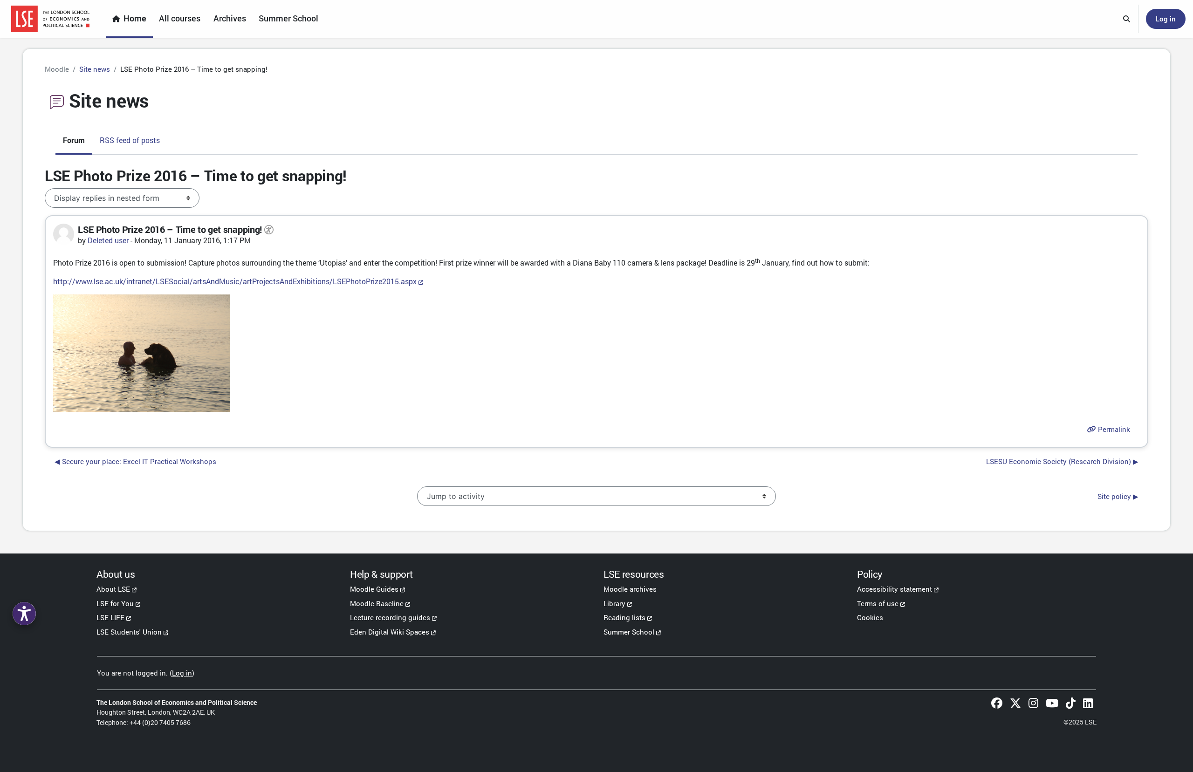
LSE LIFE (110, 617)
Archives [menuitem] (229, 18)
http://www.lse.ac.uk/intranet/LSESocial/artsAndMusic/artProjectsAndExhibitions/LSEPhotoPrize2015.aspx (235, 281)
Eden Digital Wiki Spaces (389, 631)
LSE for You (115, 603)
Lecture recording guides (390, 617)
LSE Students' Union (129, 631)
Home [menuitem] (134, 18)
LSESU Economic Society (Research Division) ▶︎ (1062, 461)
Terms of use (877, 603)
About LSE (113, 589)
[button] (1127, 19)
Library (614, 603)
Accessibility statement (894, 589)
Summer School (628, 631)
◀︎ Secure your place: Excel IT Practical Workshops (135, 461)
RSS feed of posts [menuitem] (130, 140)
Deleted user (108, 240)
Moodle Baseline (377, 603)
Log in (1166, 18)
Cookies (870, 617)
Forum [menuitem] (74, 140)
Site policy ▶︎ (1117, 496)
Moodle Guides (374, 589)
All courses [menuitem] (179, 18)
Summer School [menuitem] (288, 18)
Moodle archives (630, 589)
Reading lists (624, 617)
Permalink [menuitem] (1113, 429)
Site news (94, 69)
